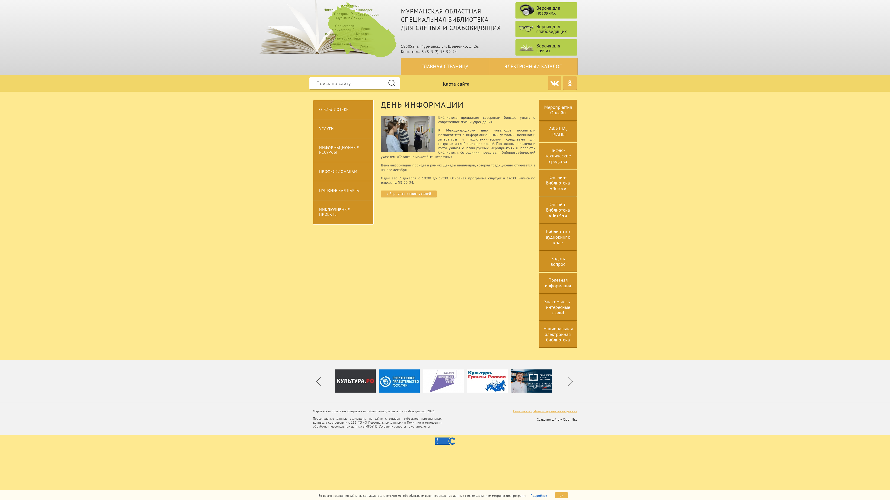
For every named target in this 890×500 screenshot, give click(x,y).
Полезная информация (558, 283)
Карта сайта (456, 84)
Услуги (326, 128)
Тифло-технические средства (558, 155)
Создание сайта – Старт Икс (557, 419)
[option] (357, 381)
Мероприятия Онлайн (558, 110)
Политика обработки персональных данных (545, 411)
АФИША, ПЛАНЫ (558, 131)
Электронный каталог (533, 66)
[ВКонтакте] (554, 83)
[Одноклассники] (570, 83)
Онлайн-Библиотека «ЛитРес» (558, 210)
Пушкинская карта (339, 190)
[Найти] (391, 83)
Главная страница (445, 66)
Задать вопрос (558, 261)
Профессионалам (338, 171)
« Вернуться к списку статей (409, 193)
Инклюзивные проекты (334, 212)
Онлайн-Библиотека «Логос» (558, 182)
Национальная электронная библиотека (558, 334)
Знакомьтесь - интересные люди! (558, 307)
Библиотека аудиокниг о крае (558, 237)
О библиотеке (334, 109)
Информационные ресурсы (339, 150)
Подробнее (539, 496)
